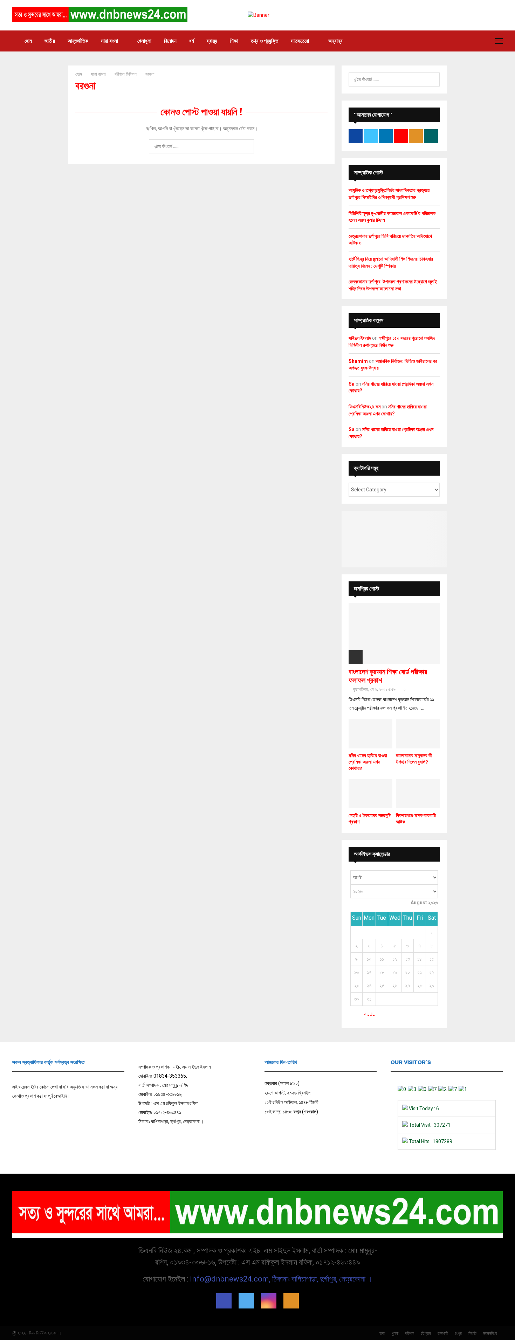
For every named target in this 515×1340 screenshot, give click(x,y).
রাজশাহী (443, 1333)
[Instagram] (268, 1300)
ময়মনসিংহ (490, 1333)
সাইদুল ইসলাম (360, 338)
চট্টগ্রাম (426, 1333)
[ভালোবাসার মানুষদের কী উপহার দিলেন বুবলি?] (418, 733)
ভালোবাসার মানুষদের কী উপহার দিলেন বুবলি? (414, 759)
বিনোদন (170, 41)
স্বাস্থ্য (212, 41)
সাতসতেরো (300, 41)
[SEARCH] (432, 79)
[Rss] (291, 1300)
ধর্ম (191, 41)
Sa (352, 384)
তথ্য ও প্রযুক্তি (264, 41)
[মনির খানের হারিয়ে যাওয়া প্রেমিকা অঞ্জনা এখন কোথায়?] (370, 733)
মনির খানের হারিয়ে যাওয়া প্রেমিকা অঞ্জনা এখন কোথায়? (368, 762)
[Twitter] (246, 1300)
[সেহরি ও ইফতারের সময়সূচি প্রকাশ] (370, 793)
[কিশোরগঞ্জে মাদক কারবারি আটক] (418, 793)
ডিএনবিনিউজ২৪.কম (364, 406)
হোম (28, 41)
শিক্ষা (234, 41)
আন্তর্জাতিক (78, 41)
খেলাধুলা (144, 41)
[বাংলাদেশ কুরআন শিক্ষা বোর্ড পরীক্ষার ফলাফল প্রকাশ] (394, 633)
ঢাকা (382, 1333)
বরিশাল (409, 1333)
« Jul (369, 1014)
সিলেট (472, 1333)
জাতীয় (49, 41)
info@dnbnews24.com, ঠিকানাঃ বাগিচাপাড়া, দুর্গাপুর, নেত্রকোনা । (281, 1279)
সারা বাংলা (109, 41)
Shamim (358, 361)
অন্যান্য (335, 41)
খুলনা (395, 1333)
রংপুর (458, 1333)
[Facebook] (224, 1300)
